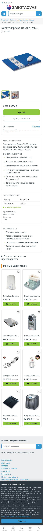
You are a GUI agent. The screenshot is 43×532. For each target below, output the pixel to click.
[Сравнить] (18, 272)
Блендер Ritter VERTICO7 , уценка (11, 376)
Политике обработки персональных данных (16, 516)
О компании (6, 460)
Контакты (5, 471)
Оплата (4, 466)
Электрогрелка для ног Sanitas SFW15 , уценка (32, 296)
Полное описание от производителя (14, 257)
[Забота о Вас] (21, 7)
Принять (21, 521)
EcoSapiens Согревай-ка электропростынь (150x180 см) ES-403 (11, 296)
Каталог (13, 20)
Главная (4, 20)
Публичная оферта (9, 477)
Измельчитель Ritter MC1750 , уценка (32, 376)
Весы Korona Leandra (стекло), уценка (11, 416)
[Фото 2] (15, 95)
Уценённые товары (26, 20)
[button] (3, 13)
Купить (21, 112)
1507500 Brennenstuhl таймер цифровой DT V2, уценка (32, 336)
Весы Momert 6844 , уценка (11, 336)
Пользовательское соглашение (15, 479)
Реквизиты (6, 474)
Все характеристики (13, 207)
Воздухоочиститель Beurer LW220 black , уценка (32, 416)
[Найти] (38, 13)
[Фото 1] (5, 95)
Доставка (5, 463)
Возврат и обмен (9, 468)
